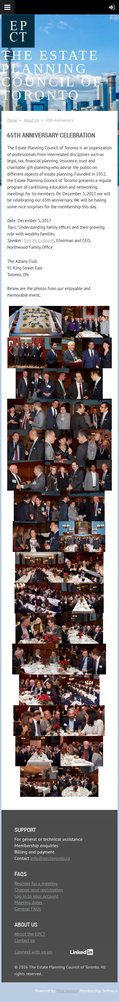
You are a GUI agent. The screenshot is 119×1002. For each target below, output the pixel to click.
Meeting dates (28, 902)
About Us (31, 120)
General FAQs (27, 909)
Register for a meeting (36, 883)
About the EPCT (29, 934)
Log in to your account (36, 896)
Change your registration (38, 890)
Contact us (24, 940)
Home (12, 120)
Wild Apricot (67, 990)
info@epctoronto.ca (50, 858)
